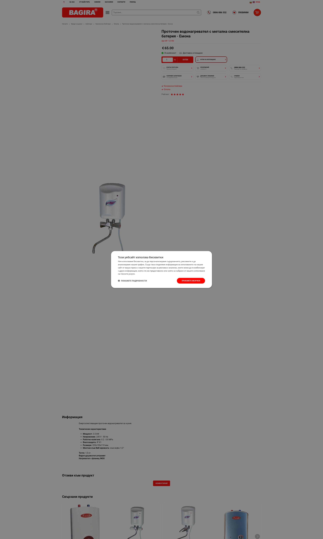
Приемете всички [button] (191, 280)
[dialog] (161, 269)
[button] (132, 280)
